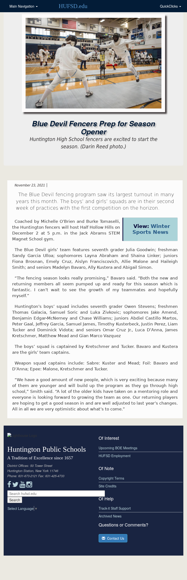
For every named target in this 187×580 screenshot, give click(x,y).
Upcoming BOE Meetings (118, 447)
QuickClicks (169, 6)
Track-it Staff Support (115, 508)
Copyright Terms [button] (111, 478)
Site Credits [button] (107, 485)
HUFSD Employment (115, 455)
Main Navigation (22, 6)
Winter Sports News (151, 229)
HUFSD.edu (73, 6)
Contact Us (114, 538)
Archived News (110, 516)
